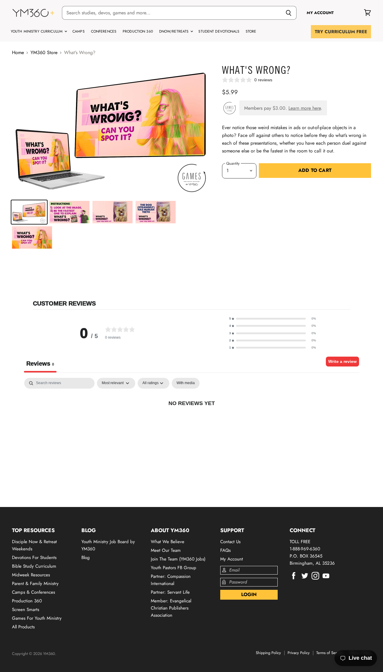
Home (18, 52)
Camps (78, 31)
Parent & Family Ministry (35, 583)
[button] (272, 318)
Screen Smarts (25, 609)
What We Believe (167, 541)
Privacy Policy (299, 653)
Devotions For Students (34, 557)
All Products (23, 627)
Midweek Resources (31, 575)
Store (251, 31)
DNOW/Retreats (174, 31)
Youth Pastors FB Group (173, 567)
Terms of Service (329, 653)
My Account (231, 559)
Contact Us (230, 541)
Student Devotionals (218, 31)
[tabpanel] (191, 423)
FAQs (225, 550)
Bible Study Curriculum (34, 566)
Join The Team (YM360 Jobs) (178, 559)
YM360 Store (44, 52)
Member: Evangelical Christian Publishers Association (171, 608)
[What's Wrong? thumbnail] (29, 212)
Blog (85, 557)
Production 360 (138, 31)
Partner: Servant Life (170, 592)
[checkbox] (186, 383)
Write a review (342, 361)
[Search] (289, 13)
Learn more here (304, 108)
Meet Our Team (166, 550)
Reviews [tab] (40, 363)
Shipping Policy (268, 653)
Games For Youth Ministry (37, 618)
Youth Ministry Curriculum (37, 31)
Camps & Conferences (33, 592)
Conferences (103, 31)
